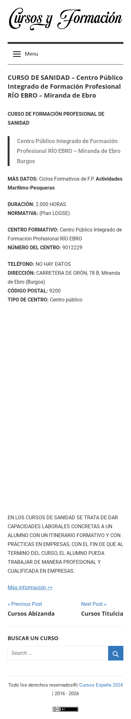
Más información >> (30, 587)
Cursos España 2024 (101, 685)
